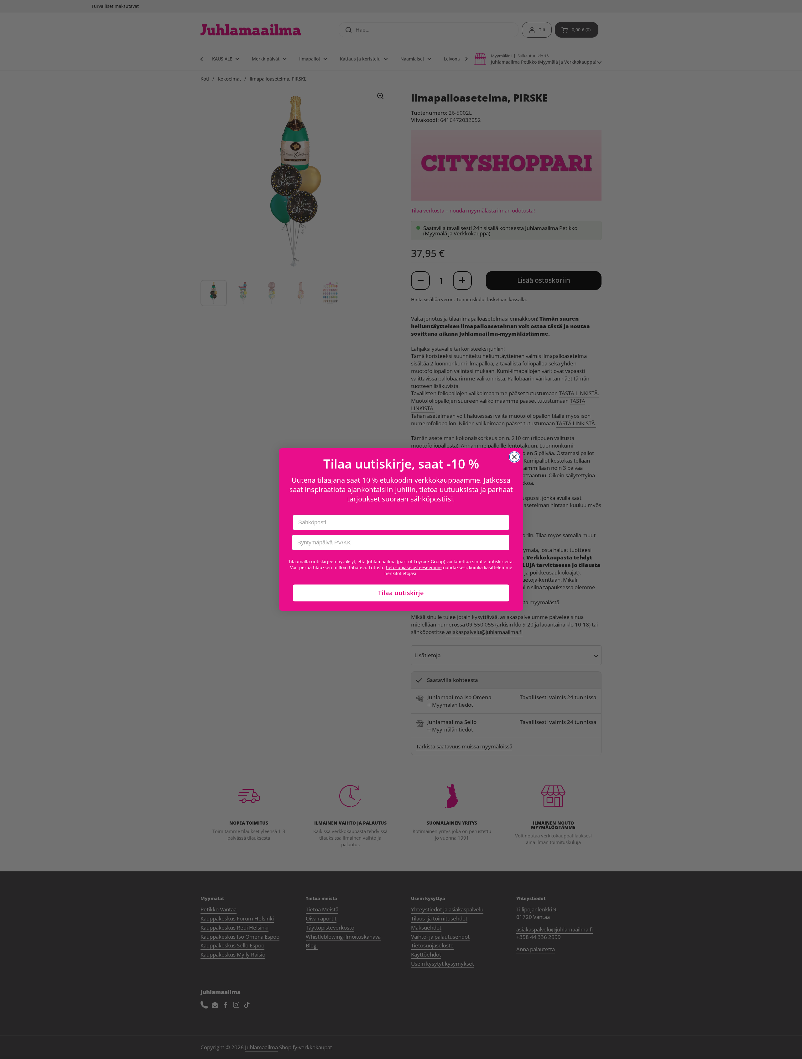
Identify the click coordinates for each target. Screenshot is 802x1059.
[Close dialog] (514, 457)
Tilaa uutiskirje (401, 593)
